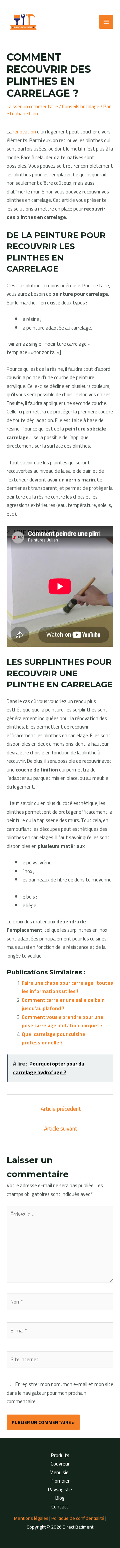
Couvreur (60, 1463)
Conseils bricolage (80, 106)
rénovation (24, 131)
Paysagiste (60, 1489)
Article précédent (61, 1108)
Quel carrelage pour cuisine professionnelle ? (53, 1038)
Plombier (60, 1481)
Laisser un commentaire (32, 106)
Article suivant (60, 1128)
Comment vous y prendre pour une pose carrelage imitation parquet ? (62, 1021)
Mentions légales (31, 1518)
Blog (60, 1498)
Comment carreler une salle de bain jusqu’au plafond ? (63, 1004)
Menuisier (60, 1472)
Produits (60, 1455)
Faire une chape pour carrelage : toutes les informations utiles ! (67, 987)
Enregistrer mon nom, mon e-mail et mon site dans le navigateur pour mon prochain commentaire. (60, 1392)
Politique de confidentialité (77, 1518)
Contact (60, 1506)
